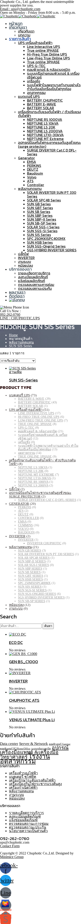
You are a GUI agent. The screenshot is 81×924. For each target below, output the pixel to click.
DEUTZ (32, 169)
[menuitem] (17, 300)
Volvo (31, 177)
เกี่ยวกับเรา (18, 27)
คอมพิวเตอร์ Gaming (59, 744)
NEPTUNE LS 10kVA (42, 123)
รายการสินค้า (20, 39)
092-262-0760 (10, 314)
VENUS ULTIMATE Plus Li (32, 719)
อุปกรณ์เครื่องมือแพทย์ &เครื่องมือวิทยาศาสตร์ (34, 752)
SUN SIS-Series (23, 380)
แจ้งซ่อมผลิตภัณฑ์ (31, 280)
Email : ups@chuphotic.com (20, 9)
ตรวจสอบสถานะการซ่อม (36, 284)
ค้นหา (48, 626)
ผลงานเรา (17, 292)
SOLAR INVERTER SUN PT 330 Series (51, 194)
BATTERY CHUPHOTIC (45, 100)
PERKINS (34, 165)
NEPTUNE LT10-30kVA (45, 135)
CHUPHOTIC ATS (24, 700)
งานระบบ (24, 261)
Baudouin (35, 173)
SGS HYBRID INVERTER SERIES (51, 250)
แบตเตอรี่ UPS (29, 96)
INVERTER (26, 257)
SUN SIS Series (39, 234)
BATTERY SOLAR (40, 108)
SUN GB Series (39, 204)
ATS (30, 181)
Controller (35, 184)
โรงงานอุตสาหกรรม (25, 759)
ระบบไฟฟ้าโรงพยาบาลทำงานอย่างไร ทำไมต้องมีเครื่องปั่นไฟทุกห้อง (54, 86)
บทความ (24, 35)
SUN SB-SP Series (41, 223)
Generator (26, 158)
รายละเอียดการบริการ (34, 273)
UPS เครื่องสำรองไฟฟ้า (35, 42)
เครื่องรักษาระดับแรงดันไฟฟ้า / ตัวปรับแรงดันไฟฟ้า (49, 113)
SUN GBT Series (40, 208)
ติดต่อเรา (17, 296)
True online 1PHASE (43, 50)
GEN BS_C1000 (23, 661)
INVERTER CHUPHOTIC (44, 543)
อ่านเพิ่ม (15, 372)
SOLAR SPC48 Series (44, 200)
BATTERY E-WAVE (41, 104)
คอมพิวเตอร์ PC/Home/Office (15, 748)
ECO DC (16, 642)
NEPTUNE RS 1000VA (44, 119)
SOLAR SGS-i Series (43, 227)
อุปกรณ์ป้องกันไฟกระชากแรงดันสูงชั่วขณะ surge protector (40, 494)
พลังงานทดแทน (30, 188)
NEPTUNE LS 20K (41, 127)
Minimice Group (12, 857)
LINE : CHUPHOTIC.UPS (20, 318)
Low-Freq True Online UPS (48, 58)
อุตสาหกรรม (36, 92)
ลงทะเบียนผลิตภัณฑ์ (33, 277)
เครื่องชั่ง (33, 81)
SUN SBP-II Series (41, 219)
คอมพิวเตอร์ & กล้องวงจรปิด (48, 69)
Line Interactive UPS (43, 46)
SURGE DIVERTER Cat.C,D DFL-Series (51, 152)
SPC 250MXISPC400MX (46, 238)
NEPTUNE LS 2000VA (45, 131)
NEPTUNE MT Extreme (45, 138)
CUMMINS (25, 525)
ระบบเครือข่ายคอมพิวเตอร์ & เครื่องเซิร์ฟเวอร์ (53, 75)
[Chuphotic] (9, 16)
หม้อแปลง (25, 265)
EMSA (31, 161)
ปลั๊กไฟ (23, 254)
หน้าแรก (15, 23)
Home (13, 335)
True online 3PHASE (43, 62)
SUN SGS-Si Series (42, 231)
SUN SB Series (38, 211)
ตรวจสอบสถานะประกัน (35, 288)
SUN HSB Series (40, 242)
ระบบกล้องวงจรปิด (41, 748)
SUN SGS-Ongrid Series (46, 246)
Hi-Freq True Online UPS (47, 54)
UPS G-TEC (36, 65)
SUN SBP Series (39, 215)
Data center (9, 743)
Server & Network (33, 743)
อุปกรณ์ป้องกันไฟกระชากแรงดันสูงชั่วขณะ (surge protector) (49, 144)
